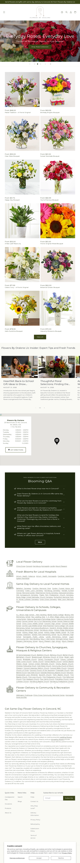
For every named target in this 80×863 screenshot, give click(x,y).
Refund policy (35, 824)
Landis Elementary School (56, 637)
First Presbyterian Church (52, 677)
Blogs (20, 801)
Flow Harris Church (47, 679)
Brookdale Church (30, 659)
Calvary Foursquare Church (48, 659)
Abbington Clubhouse (24, 695)
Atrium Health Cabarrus (25, 576)
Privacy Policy (67, 853)
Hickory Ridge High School (32, 632)
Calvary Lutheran (66, 659)
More (40, 542)
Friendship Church (62, 679)
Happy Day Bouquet (12, 200)
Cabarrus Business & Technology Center (41, 619)
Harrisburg (37, 566)
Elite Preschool (48, 626)
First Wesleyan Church (30, 679)
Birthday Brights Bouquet (50, 112)
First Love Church (35, 677)
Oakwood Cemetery (66, 593)
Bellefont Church (43, 655)
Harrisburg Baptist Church (39, 681)
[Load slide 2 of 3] (37, 64)
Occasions (8, 804)
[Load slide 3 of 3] (40, 64)
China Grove (20, 566)
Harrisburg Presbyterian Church (61, 681)
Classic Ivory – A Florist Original (16, 287)
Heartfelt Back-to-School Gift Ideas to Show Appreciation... (18, 383)
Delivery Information (35, 814)
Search (20, 797)
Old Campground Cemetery (27, 595)
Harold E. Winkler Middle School (61, 628)
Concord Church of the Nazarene (42, 670)
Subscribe (69, 798)
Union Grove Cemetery (48, 599)
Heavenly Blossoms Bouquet (51, 331)
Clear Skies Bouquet (12, 156)
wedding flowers (66, 737)
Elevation (70, 673)
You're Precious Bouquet (49, 200)
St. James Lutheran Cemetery (27, 599)
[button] (4, 12)
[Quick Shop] (62, 12)
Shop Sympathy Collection (40, 50)
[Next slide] (45, 64)
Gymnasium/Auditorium (40, 628)
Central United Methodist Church (41, 664)
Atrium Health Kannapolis (46, 576)
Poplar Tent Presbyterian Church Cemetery (56, 595)
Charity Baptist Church (64, 664)
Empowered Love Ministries (27, 675)
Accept (39, 858)
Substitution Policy (35, 830)
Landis (52, 566)
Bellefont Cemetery (23, 588)
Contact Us (34, 801)
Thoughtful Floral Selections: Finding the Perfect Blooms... (54, 383)
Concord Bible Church (58, 668)
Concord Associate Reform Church (36, 668)
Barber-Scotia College (56, 615)
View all (40, 337)
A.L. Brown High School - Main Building (31, 615)
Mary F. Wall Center (47, 639)
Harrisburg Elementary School (27, 630)
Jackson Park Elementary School (44, 634)
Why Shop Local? (34, 807)
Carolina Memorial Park (41, 588)
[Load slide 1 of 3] (34, 64)
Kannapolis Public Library (33, 637)
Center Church (38, 661)
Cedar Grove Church (24, 661)
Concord (29, 566)
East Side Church (34, 673)
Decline (61, 858)
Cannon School (27, 621)
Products (8, 808)
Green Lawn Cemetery (34, 590)
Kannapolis (45, 566)
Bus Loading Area (38, 617)
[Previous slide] (30, 64)
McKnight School (62, 639)
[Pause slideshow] (50, 64)
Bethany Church (56, 655)
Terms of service (33, 837)
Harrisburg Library (46, 630)
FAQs (32, 797)
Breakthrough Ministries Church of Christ (47, 657)
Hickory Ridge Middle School (55, 632)
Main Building (35, 639)
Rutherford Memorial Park (63, 597)
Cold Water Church (44, 666)
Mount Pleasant (61, 566)
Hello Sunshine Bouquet (14, 331)
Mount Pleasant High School (50, 641)
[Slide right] (44, 408)
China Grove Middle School (32, 623)
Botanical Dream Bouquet (50, 287)
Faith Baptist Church (61, 675)
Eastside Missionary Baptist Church (53, 673)
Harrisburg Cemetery (52, 590)
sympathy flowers (57, 739)
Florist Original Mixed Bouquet (51, 244)
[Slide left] (36, 408)
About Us (8, 813)
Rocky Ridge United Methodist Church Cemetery (34, 597)
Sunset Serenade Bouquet (50, 156)
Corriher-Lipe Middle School (32, 626)
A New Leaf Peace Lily (13, 244)
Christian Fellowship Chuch (26, 666)
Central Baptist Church (53, 661)
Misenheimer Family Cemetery (47, 593)
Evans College (60, 626)
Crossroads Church (63, 670)
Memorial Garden (28, 593)
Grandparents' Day (9, 798)
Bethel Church (68, 655)
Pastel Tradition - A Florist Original (18, 112)
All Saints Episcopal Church (26, 655)
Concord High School (52, 623)
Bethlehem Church (23, 657)
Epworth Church (45, 675)
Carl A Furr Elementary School (45, 621)
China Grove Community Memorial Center (49, 695)
